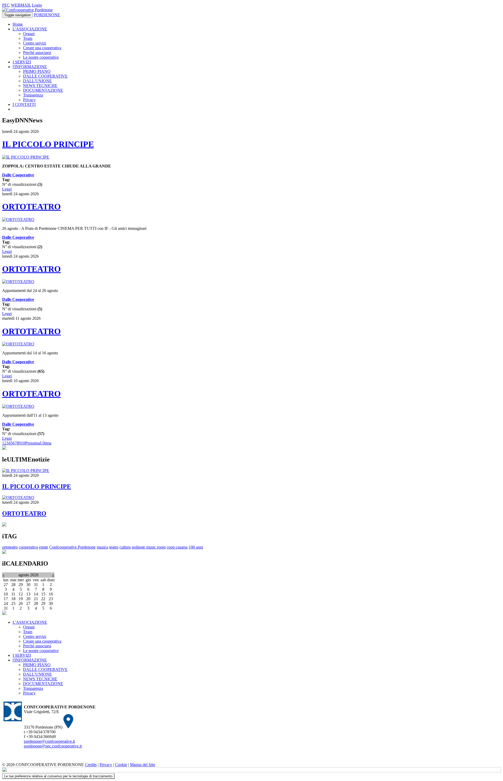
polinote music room (149, 547)
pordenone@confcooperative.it (49, 741)
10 (23, 443)
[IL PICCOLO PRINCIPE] (25, 157)
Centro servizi (34, 43)
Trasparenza (33, 95)
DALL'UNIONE (37, 81)
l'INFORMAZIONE (30, 66)
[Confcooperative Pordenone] (27, 10)
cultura (125, 547)
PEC (6, 5)
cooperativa (28, 547)
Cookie (121, 764)
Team (27, 38)
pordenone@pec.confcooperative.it (53, 746)
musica (102, 547)
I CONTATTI (24, 104)
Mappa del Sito (142, 764)
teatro (113, 547)
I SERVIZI (22, 62)
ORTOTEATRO (31, 206)
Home (18, 24)
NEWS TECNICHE (40, 85)
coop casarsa (177, 547)
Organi (29, 33)
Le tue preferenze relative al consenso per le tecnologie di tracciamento (58, 776)
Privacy (29, 99)
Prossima (32, 443)
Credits (91, 764)
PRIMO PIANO (37, 71)
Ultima (45, 443)
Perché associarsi (37, 52)
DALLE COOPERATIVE (45, 76)
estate (43, 547)
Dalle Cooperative (18, 175)
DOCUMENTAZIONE (43, 90)
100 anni (196, 547)
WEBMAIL (21, 5)
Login (37, 5)
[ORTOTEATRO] (18, 219)
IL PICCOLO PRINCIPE (48, 144)
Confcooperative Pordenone (72, 547)
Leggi (7, 189)
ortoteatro (10, 547)
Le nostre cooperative (41, 57)
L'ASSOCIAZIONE (30, 29)
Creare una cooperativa (42, 48)
